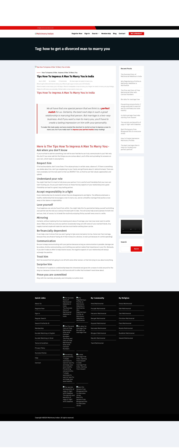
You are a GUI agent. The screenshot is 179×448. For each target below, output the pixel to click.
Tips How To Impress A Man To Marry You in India (65, 76)
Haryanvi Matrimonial (98, 313)
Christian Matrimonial (126, 318)
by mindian (52, 81)
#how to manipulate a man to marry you (76, 86)
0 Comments (63, 81)
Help (36, 358)
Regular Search (40, 318)
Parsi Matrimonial (125, 323)
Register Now (77, 33)
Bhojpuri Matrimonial (98, 333)
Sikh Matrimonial (125, 308)
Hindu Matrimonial (125, 304)
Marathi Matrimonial (98, 338)
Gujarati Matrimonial (98, 323)
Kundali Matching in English (45, 333)
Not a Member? (136, 33)
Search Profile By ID (42, 323)
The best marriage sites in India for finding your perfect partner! (130, 147)
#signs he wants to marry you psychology (101, 86)
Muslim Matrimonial (126, 328)
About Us (38, 304)
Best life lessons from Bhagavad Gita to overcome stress (131, 131)
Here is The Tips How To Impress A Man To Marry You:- (73, 146)
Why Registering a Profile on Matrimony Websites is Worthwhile (131, 83)
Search (95, 33)
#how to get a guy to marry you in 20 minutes (76, 84)
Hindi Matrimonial (97, 304)
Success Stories (40, 353)
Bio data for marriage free (130, 99)
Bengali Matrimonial (98, 318)
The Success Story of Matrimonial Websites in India (67, 312)
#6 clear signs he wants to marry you (81, 81)
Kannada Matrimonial (98, 328)
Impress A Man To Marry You (67, 72)
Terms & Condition (41, 343)
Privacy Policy (40, 348)
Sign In (87, 33)
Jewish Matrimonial (126, 338)
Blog (115, 33)
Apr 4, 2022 (42, 81)
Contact (122, 33)
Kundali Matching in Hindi (44, 338)
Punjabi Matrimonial (98, 308)
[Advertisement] (56, 13)
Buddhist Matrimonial (126, 333)
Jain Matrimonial (125, 313)
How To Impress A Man (49, 72)
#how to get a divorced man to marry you (49, 84)
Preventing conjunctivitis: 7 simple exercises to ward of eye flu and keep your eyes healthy (68, 375)
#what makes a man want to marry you (70, 89)
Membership (106, 33)
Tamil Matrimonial (97, 343)
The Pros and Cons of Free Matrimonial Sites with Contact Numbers (130, 92)
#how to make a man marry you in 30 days (50, 86)
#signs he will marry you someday (47, 89)
